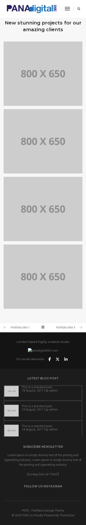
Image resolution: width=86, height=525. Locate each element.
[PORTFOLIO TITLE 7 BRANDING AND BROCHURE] (43, 141)
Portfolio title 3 (65, 327)
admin (53, 390)
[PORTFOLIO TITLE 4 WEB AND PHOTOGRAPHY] (43, 277)
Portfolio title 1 (20, 327)
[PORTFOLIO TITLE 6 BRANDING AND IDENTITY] (43, 209)
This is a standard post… (38, 387)
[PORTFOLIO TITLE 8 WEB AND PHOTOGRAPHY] (43, 74)
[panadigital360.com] (32, 8)
